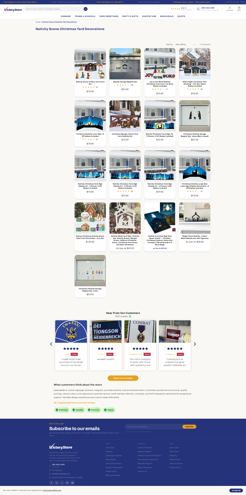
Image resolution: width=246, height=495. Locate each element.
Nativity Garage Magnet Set (125, 82)
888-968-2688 (58, 464)
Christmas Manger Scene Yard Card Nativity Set (125, 135)
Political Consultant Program (149, 456)
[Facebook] (51, 483)
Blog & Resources (145, 467)
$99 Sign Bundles (113, 475)
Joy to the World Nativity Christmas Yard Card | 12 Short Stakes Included (160, 84)
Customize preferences (51, 490)
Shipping (173, 456)
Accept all (236, 490)
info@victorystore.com (61, 474)
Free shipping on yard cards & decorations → (21, 2)
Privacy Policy (175, 467)
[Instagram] (56, 483)
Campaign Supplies (114, 456)
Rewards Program (145, 463)
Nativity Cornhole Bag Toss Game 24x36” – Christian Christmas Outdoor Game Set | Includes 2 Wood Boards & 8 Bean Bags (160, 240)
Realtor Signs (111, 471)
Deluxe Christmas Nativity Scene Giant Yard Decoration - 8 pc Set (90, 237)
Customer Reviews (145, 448)
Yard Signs (110, 448)
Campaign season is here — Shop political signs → (192, 2)
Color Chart (174, 452)
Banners (109, 452)
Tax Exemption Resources (148, 459)
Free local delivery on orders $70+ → (111, 2)
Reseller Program (145, 452)
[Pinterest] (67, 483)
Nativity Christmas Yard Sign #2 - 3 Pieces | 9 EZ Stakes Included (160, 135)
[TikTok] (62, 483)
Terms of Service (176, 463)
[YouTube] (72, 483)
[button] (52, 344)
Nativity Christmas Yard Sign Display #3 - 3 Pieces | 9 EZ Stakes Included (125, 186)
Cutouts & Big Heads (114, 467)
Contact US (142, 471)
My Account (174, 448)
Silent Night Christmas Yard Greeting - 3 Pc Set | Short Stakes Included (195, 84)
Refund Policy (175, 459)
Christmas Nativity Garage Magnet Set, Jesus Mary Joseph (195, 135)
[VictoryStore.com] (13, 9)
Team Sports (111, 459)
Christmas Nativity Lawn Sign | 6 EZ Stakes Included (90, 135)
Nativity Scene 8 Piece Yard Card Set (90, 83)
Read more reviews (123, 378)
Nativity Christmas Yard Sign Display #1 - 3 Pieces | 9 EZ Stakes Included (160, 186)
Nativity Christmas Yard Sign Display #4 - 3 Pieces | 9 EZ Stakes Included (90, 186)
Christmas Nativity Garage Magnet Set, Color (90, 290)
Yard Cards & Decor (114, 463)
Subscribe (189, 427)
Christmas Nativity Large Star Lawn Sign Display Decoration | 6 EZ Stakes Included (195, 186)
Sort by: (169, 44)
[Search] (86, 9)
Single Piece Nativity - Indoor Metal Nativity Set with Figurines (195, 237)
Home (38, 22)
